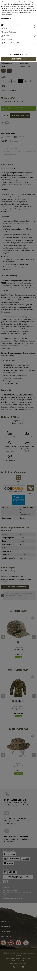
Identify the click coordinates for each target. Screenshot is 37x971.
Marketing (6, 36)
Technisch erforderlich (10, 25)
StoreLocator (7, 39)
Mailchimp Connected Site (11, 43)
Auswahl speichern (18, 54)
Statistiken (6, 28)
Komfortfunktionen (9, 32)
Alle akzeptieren (18, 59)
